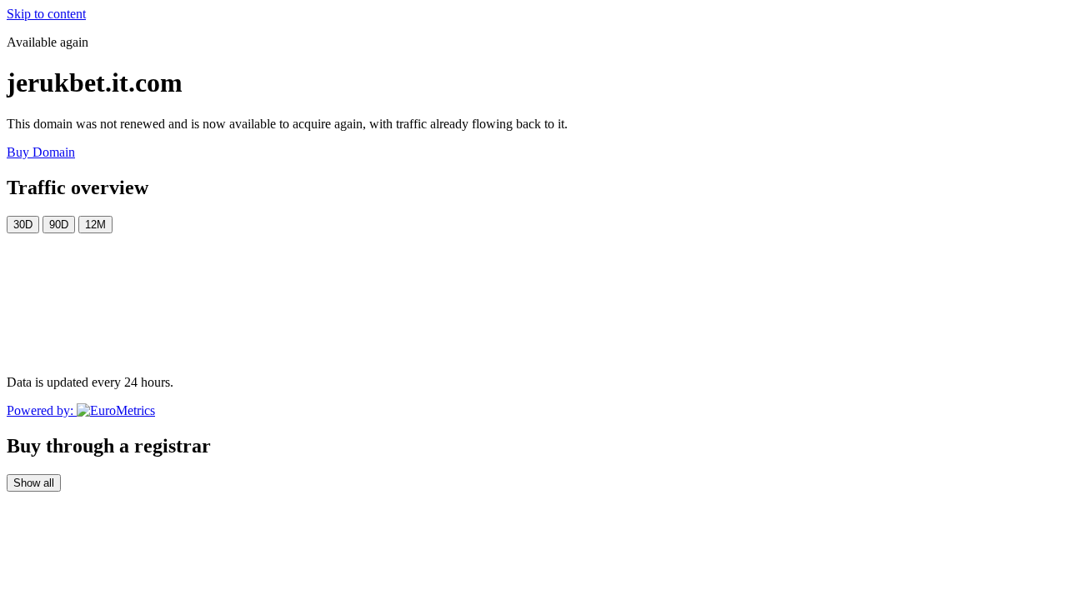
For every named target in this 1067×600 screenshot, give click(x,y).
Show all (33, 483)
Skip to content (46, 14)
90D (58, 224)
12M (95, 224)
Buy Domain (41, 152)
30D (23, 224)
